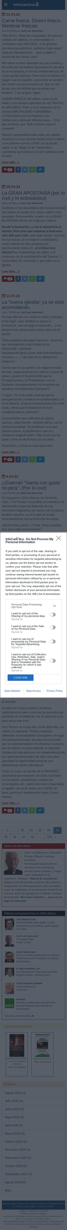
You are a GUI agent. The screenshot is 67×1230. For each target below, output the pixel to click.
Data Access (33, 690)
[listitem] (33, 605)
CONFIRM (21, 677)
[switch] (53, 614)
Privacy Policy (55, 690)
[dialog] (33, 615)
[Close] (59, 539)
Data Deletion (12, 690)
